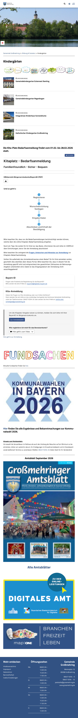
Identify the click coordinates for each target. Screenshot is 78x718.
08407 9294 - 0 (69, 676)
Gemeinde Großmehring (11, 53)
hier (26, 366)
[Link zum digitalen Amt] (39, 596)
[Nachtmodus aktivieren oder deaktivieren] (69, 3)
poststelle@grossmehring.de (65, 682)
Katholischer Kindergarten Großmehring (32, 133)
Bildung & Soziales (28, 53)
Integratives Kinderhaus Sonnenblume (31, 115)
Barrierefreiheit (8, 675)
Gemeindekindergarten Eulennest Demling (32, 81)
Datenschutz (7, 672)
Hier (5, 428)
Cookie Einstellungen (10, 677)
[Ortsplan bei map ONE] (39, 636)
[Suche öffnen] (64, 3)
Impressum (7, 669)
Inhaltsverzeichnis (9, 666)
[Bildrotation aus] (3, 43)
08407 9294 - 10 (69, 679)
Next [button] (71, 26)
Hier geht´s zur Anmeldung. (12, 337)
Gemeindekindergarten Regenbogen (30, 98)
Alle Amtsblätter (39, 567)
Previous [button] (6, 26)
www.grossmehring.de (67, 685)
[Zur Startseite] (8, 3)
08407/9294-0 (43, 450)
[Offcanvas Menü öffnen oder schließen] (73, 4)
